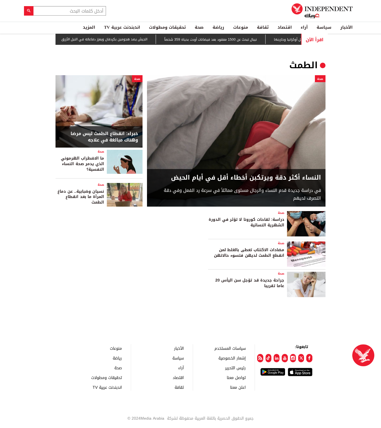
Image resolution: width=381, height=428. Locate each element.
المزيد (89, 27)
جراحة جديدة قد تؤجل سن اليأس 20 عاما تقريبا (249, 283)
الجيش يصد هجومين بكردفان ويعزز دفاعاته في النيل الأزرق (114, 39)
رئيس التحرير (235, 367)
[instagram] (293, 358)
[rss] (260, 358)
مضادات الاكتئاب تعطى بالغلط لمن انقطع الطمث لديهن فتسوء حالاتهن (249, 252)
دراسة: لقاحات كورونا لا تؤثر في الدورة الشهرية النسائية (246, 222)
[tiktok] (268, 358)
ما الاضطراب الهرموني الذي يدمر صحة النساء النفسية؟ (82, 164)
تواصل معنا (236, 377)
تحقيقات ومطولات (167, 27)
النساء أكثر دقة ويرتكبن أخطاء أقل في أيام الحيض (246, 177)
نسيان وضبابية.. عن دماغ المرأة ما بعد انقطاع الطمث (80, 197)
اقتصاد (285, 27)
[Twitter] (301, 358)
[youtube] (285, 358)
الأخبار (346, 27)
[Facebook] (309, 358)
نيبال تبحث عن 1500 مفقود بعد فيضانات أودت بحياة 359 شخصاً (220, 39)
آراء (304, 27)
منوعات (240, 27)
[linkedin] (276, 358)
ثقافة (263, 27)
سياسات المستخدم (230, 348)
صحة (199, 27)
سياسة (324, 27)
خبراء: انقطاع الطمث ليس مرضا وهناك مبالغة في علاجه (104, 137)
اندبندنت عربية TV (122, 27)
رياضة (218, 27)
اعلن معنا (238, 387)
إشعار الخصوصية (232, 357)
